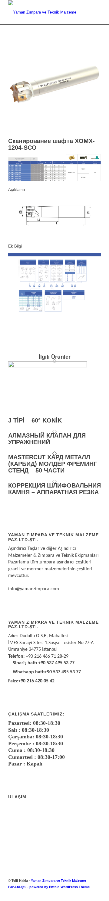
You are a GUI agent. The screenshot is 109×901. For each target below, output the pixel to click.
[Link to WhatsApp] (78, 893)
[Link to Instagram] (87, 893)
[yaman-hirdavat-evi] (45, 12)
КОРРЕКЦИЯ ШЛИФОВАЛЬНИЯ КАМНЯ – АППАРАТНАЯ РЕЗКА (54, 488)
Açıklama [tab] (16, 189)
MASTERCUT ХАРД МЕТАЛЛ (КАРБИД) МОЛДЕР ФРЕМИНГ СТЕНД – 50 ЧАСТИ (52, 464)
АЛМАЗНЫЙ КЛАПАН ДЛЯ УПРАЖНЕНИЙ (47, 438)
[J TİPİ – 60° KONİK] (47, 366)
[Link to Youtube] (96, 893)
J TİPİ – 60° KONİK (35, 420)
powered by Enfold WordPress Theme (59, 887)
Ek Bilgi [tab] (15, 246)
